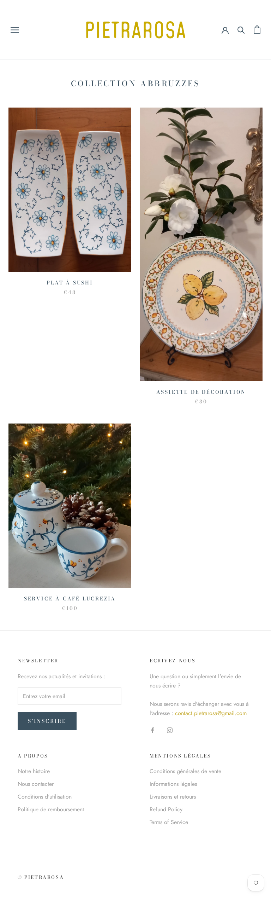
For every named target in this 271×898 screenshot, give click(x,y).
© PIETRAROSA (41, 877)
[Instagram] (170, 730)
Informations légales (173, 784)
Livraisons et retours (173, 797)
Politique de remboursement (51, 809)
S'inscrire (47, 721)
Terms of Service (169, 822)
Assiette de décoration (201, 392)
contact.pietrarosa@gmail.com (211, 713)
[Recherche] (241, 29)
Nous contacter (36, 784)
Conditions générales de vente (185, 771)
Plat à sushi (70, 283)
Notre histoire (34, 771)
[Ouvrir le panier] (257, 29)
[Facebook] (152, 730)
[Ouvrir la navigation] (15, 30)
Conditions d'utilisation (45, 797)
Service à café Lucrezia (70, 599)
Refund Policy (166, 809)
